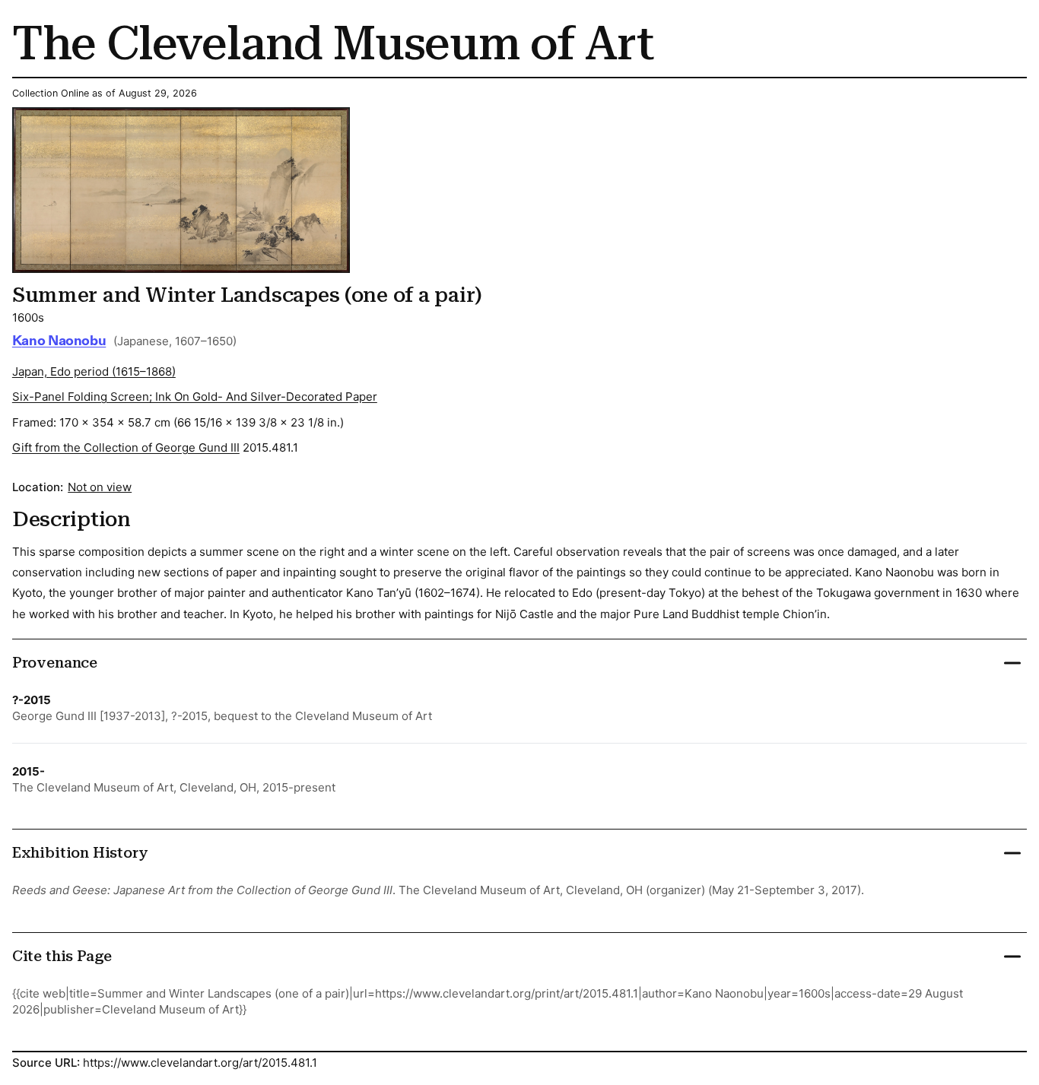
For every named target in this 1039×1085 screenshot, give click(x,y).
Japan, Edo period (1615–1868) (94, 371)
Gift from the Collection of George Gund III (126, 447)
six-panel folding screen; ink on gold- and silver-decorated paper (194, 396)
